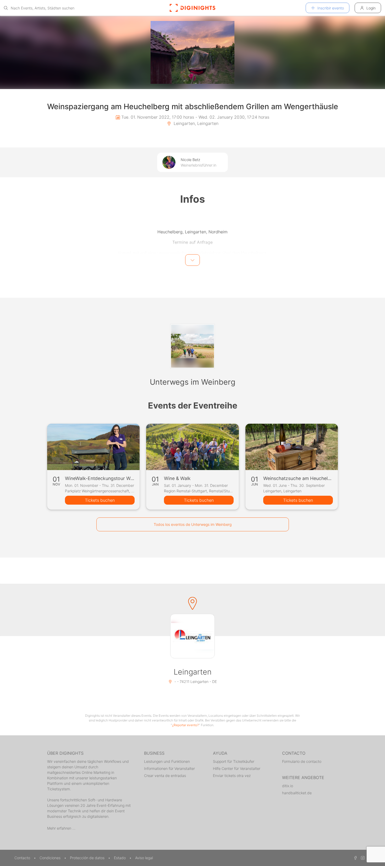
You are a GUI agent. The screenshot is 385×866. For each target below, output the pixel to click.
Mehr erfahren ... (61, 828)
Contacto (22, 858)
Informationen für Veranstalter (169, 768)
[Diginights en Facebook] (354, 858)
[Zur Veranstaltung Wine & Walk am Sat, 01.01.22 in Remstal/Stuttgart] (192, 447)
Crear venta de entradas (165, 775)
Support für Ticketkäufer (233, 761)
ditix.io (287, 786)
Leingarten (193, 671)
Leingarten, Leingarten (195, 123)
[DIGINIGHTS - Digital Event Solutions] (192, 8)
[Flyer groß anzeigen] (192, 52)
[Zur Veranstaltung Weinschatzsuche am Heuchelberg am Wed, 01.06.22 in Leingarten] (291, 447)
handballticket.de (297, 793)
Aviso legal (144, 858)
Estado (120, 858)
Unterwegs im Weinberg (192, 382)
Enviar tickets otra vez (232, 775)
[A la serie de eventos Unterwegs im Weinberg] (192, 346)
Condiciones (51, 858)
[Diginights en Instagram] (362, 858)
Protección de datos (88, 858)
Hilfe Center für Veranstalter (236, 768)
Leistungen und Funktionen (167, 761)
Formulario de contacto (301, 761)
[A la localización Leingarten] (192, 636)
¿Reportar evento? (185, 725)
